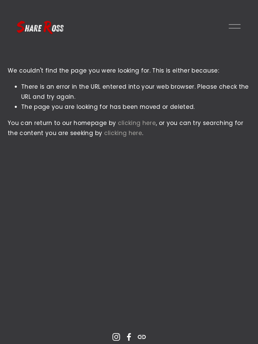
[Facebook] (129, 337)
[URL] (142, 337)
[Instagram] (116, 337)
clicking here (137, 123)
